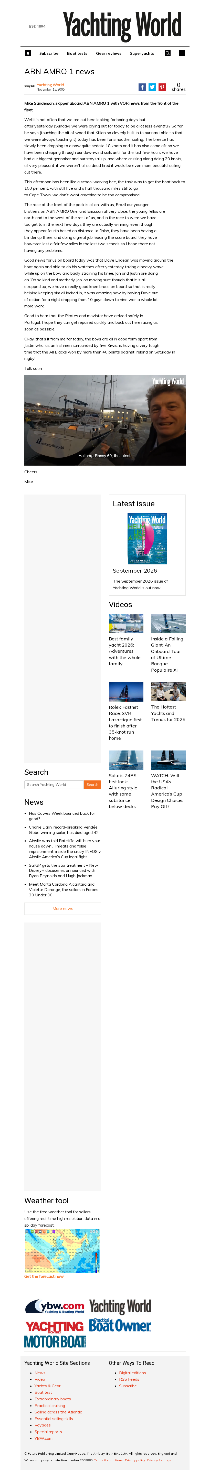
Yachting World (50, 84)
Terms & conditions (108, 1460)
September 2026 (135, 570)
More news (62, 908)
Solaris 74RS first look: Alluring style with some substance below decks (123, 790)
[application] (105, 420)
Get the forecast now (44, 1276)
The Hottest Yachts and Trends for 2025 (168, 713)
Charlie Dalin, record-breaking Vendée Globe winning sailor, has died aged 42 (64, 829)
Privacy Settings (159, 1460)
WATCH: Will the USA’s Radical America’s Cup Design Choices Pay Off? (167, 790)
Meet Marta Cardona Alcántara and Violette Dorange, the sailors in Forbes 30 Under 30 (63, 889)
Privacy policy (135, 1460)
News (34, 802)
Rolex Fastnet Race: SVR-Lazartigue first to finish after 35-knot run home (125, 722)
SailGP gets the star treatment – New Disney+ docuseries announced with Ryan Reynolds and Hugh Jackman (63, 870)
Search (92, 784)
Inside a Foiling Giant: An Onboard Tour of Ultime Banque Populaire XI (167, 654)
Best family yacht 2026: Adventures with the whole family (125, 651)
